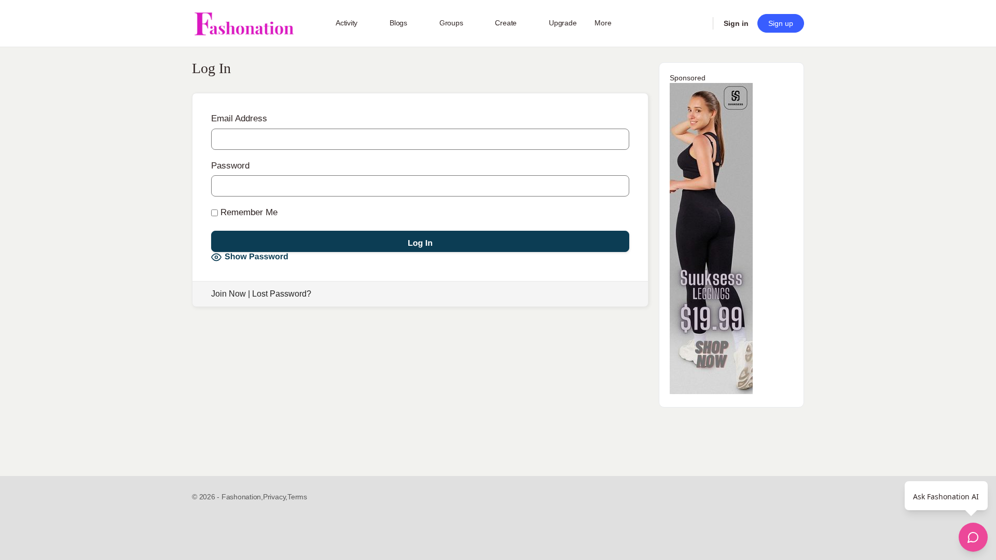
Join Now (228, 293)
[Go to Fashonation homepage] (244, 24)
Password (230, 166)
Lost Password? (281, 293)
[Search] (698, 23)
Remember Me (248, 212)
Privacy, (275, 497)
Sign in (736, 23)
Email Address (239, 118)
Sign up (780, 23)
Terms (297, 497)
